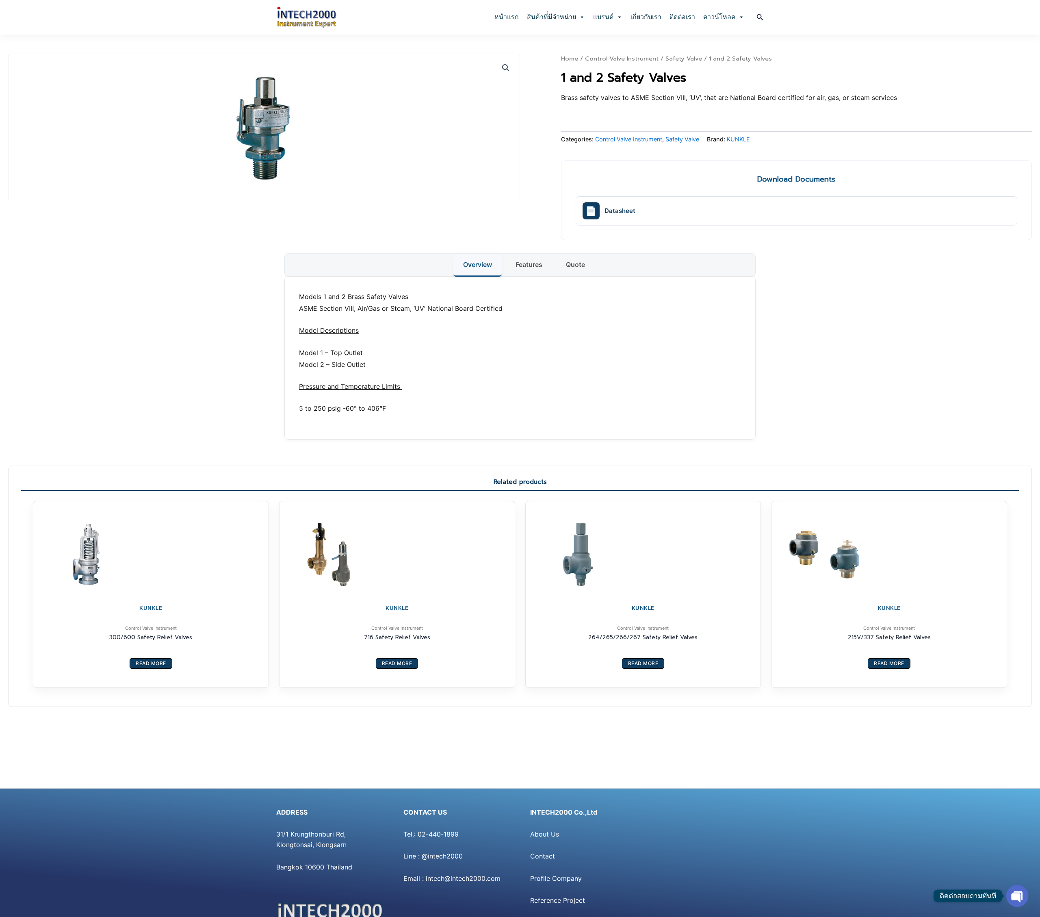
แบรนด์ (603, 17)
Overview (477, 264)
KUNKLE (738, 139)
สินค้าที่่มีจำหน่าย (551, 17)
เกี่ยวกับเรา (645, 17)
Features (529, 264)
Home (569, 58)
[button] (760, 17)
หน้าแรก (506, 17)
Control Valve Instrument (622, 58)
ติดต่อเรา (682, 17)
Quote (575, 264)
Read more (151, 663)
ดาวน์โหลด (719, 17)
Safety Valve (683, 58)
